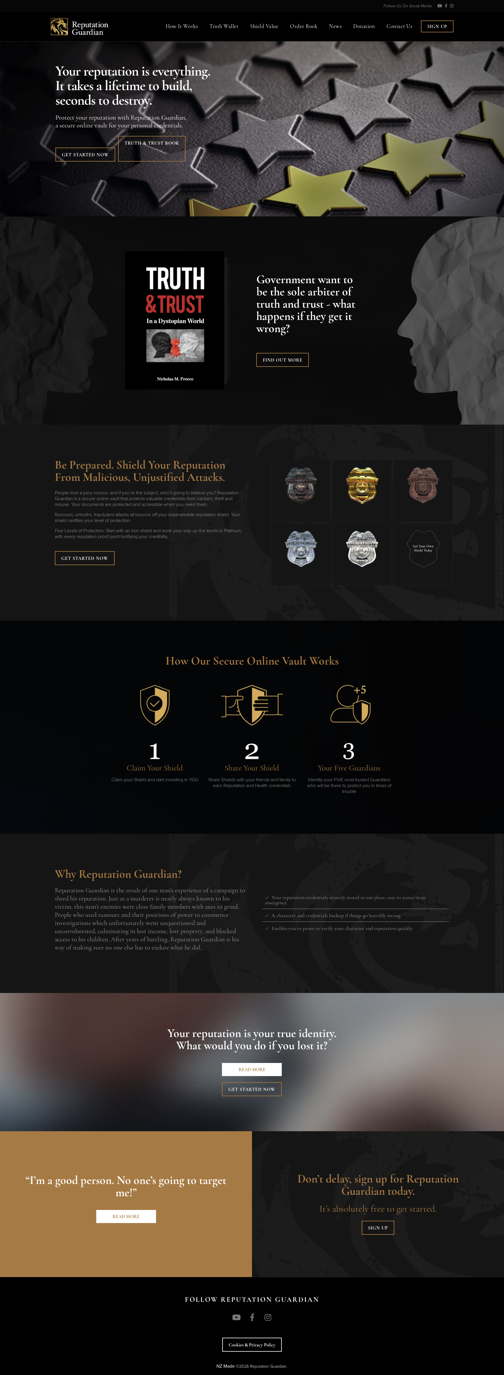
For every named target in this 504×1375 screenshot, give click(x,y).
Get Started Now (85, 155)
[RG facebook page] (446, 5)
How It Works (182, 26)
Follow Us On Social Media (408, 5)
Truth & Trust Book (152, 143)
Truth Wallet (223, 26)
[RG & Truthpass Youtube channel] (440, 5)
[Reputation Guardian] (100, 21)
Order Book (303, 26)
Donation (364, 26)
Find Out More (282, 360)
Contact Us (399, 26)
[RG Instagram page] (452, 5)
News (335, 26)
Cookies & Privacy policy (252, 1345)
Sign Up (437, 26)
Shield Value (264, 26)
